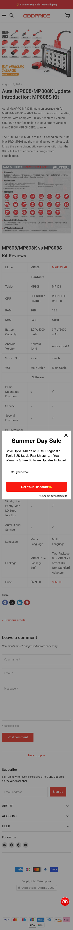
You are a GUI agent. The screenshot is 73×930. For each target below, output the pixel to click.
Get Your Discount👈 (36, 487)
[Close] (66, 435)
